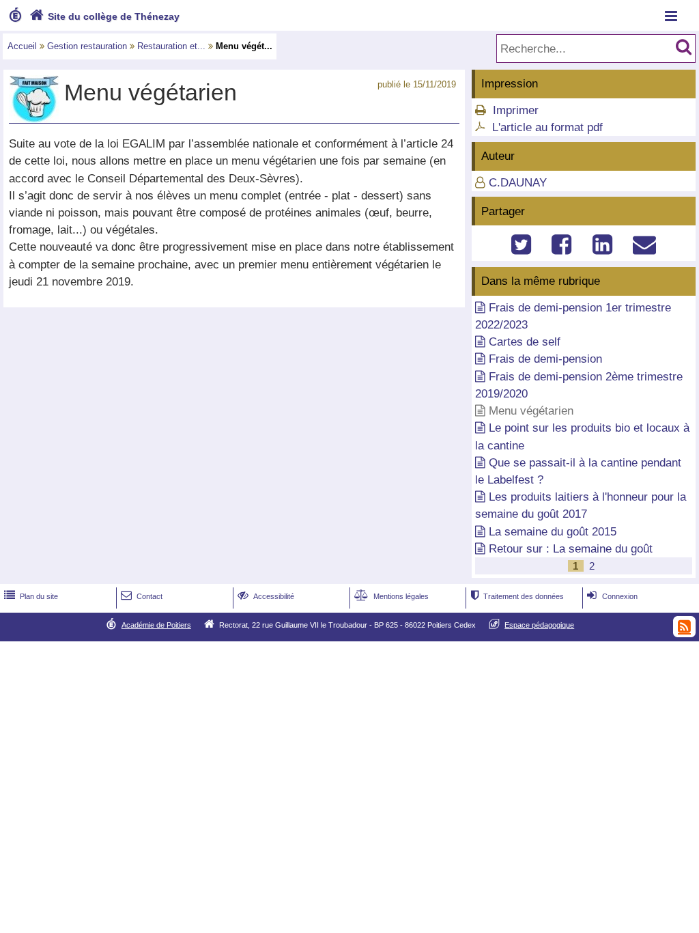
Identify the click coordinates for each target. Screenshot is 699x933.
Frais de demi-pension (545, 358)
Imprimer (516, 110)
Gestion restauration (87, 46)
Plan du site (31, 596)
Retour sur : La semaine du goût (571, 548)
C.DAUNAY (518, 182)
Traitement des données (517, 596)
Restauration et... (171, 46)
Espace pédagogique (539, 625)
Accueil (22, 46)
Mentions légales (391, 596)
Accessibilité (266, 596)
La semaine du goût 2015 (552, 531)
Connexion (612, 596)
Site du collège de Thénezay (104, 16)
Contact (141, 596)
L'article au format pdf (547, 127)
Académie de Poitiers (156, 625)
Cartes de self (524, 341)
